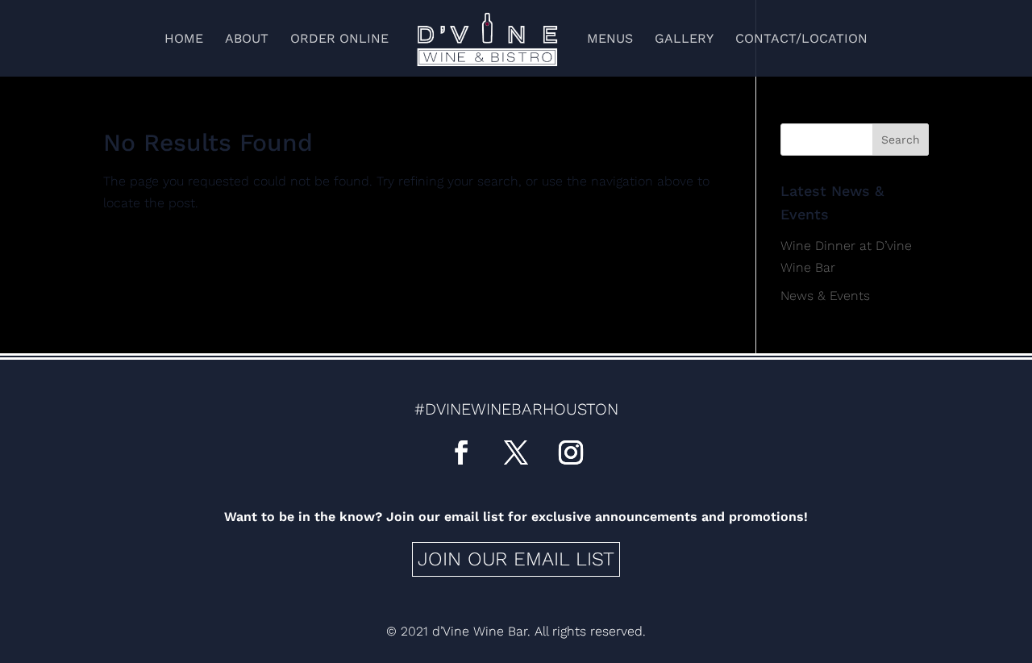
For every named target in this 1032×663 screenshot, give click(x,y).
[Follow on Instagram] (571, 452)
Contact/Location (801, 39)
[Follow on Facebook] (461, 452)
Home (183, 39)
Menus (610, 39)
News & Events (825, 295)
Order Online (339, 39)
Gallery (684, 39)
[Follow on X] (516, 452)
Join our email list (516, 559)
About (246, 39)
